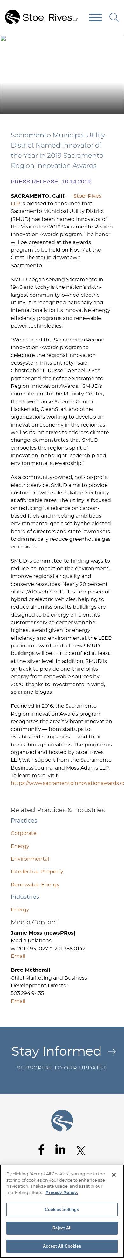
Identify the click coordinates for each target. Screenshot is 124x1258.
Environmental (30, 859)
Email (18, 956)
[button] (115, 42)
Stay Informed (59, 1057)
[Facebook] (41, 1149)
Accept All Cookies (62, 1246)
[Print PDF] (102, 42)
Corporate (24, 833)
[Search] (114, 17)
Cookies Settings (62, 1209)
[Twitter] (81, 1150)
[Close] (114, 1175)
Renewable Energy (35, 884)
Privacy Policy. (61, 1193)
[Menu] (95, 18)
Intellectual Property (37, 871)
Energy (20, 846)
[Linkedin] (60, 1149)
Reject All (62, 1228)
